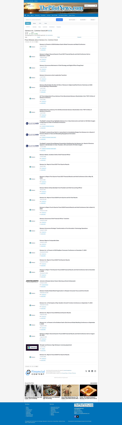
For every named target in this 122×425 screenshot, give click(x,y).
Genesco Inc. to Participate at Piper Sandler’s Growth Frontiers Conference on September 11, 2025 (66, 303)
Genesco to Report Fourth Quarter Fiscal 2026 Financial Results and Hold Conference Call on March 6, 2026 (67, 208)
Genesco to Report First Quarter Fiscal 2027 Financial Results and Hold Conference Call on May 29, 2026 (66, 177)
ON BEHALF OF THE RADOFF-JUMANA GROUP (49, 137)
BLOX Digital (89, 421)
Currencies (45, 26)
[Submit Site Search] (96, 6)
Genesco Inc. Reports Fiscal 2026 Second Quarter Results (55, 312)
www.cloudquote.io (67, 370)
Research (79, 37)
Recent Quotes (72, 19)
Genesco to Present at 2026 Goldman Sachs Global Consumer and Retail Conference (62, 44)
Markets (28, 23)
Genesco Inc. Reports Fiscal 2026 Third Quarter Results (55, 260)
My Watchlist (83, 19)
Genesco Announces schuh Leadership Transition (53, 75)
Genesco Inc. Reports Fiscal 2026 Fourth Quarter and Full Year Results (59, 197)
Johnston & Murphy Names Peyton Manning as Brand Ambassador (58, 281)
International (51, 26)
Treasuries (58, 26)
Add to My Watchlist (49, 35)
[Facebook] (89, 372)
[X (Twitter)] (86, 372)
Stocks (34, 23)
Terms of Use (50, 421)
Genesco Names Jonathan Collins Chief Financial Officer (55, 154)
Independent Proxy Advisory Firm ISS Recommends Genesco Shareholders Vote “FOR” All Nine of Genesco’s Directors (66, 110)
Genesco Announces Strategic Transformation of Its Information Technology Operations (64, 228)
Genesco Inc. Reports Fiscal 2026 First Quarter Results (54, 354)
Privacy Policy (64, 373)
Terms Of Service (72, 373)
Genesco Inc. (44, 48)
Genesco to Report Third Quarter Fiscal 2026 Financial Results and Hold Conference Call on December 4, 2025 (67, 270)
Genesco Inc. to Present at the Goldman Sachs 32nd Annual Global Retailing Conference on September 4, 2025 (67, 323)
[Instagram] (95, 372)
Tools (45, 23)
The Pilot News (34, 421)
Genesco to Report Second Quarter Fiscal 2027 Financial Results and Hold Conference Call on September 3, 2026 (65, 54)
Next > (37, 41)
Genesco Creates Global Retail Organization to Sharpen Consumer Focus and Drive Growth (64, 290)
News (39, 26)
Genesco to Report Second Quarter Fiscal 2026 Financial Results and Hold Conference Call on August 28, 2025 (67, 334)
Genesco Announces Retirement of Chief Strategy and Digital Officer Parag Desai (61, 65)
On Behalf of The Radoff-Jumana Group (48, 126)
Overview (34, 26)
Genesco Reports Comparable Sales (49, 240)
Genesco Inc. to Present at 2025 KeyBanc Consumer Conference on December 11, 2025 (63, 250)
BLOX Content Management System (78, 421)
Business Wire (43, 61)
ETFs (40, 23)
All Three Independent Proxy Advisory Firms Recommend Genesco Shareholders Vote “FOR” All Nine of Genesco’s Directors (67, 96)
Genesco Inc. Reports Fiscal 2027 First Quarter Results (54, 164)
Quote (38, 37)
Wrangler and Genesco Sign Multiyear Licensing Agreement (56, 345)
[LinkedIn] (92, 372)
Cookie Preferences (31, 422)
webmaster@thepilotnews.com (83, 413)
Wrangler (43, 348)
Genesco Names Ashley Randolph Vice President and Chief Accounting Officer (61, 187)
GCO (49, 31)
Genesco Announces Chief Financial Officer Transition (54, 218)
